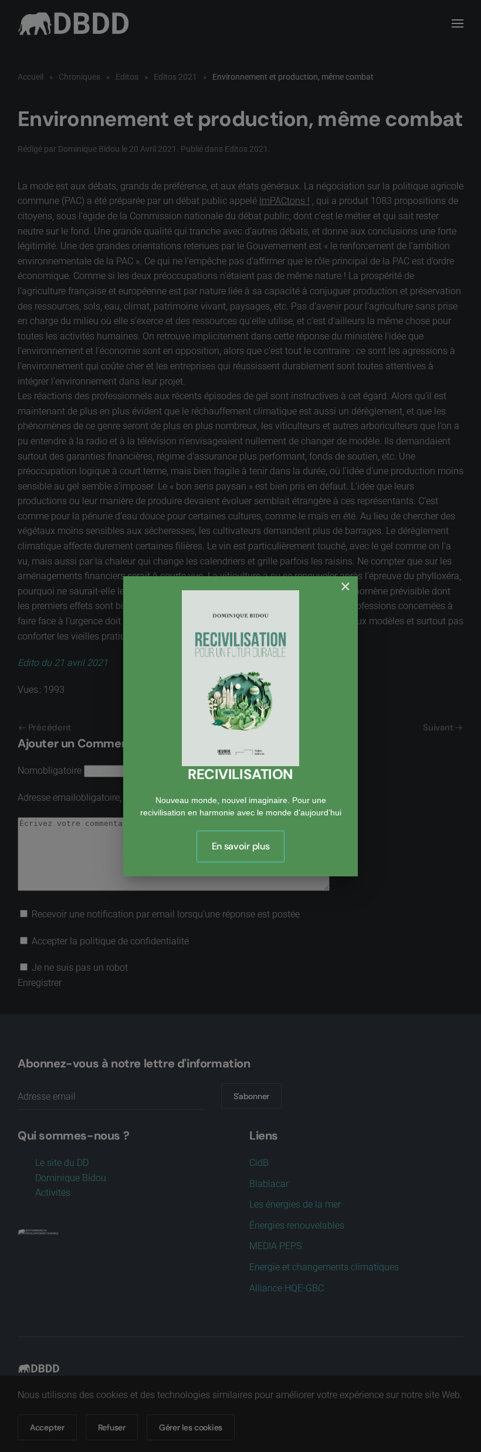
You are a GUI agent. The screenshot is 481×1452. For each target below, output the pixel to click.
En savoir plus (241, 846)
